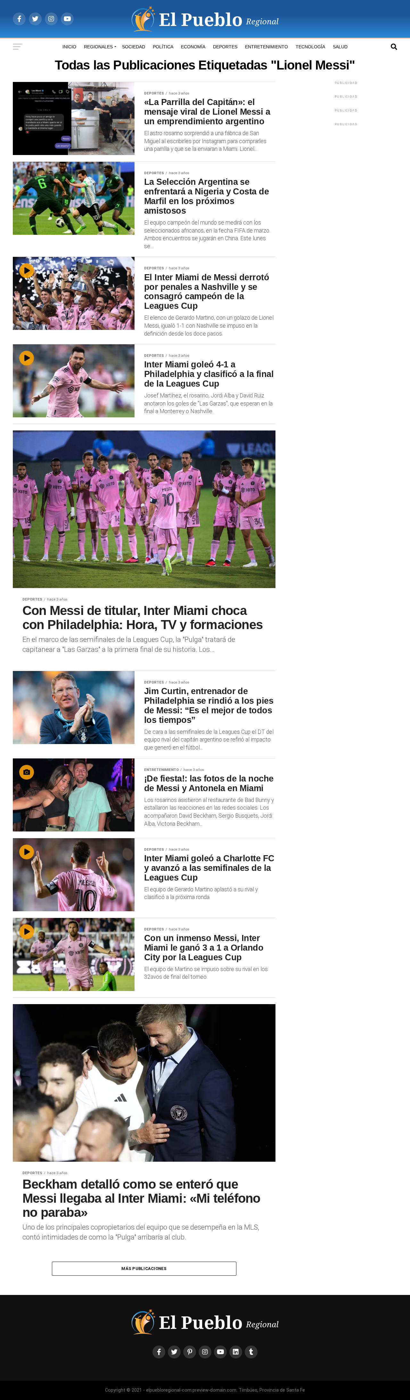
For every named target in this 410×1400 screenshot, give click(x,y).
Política (163, 46)
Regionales (98, 46)
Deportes (225, 46)
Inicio (69, 46)
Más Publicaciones (144, 1268)
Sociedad (133, 46)
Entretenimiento (266, 46)
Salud (340, 46)
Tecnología (310, 46)
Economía (193, 46)
